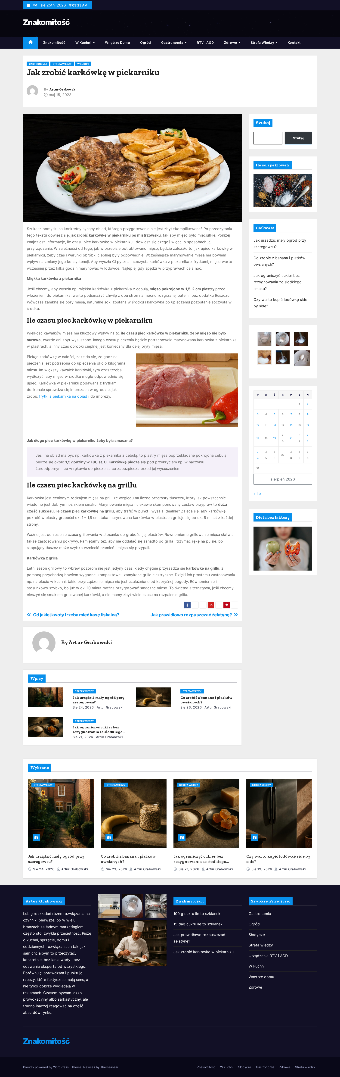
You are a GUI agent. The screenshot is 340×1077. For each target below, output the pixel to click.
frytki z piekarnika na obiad (63, 396)
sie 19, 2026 (262, 869)
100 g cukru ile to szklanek (196, 913)
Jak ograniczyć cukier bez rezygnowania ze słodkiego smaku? (98, 732)
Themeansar (109, 1067)
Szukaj (263, 122)
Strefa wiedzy (263, 42)
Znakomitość (46, 22)
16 (307, 424)
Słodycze (257, 934)
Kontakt (294, 42)
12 (274, 424)
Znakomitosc (206, 1067)
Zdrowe (231, 42)
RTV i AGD (205, 42)
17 (258, 438)
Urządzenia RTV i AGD (268, 955)
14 (291, 424)
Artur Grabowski (63, 89)
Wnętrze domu (117, 42)
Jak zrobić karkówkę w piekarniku (203, 951)
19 (274, 438)
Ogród (145, 42)
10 (257, 424)
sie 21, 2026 (83, 737)
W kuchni (83, 42)
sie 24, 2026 (83, 707)
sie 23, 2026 (191, 707)
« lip (257, 493)
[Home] (30, 43)
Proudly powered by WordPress (46, 1067)
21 (291, 438)
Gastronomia (172, 42)
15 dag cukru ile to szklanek (198, 924)
